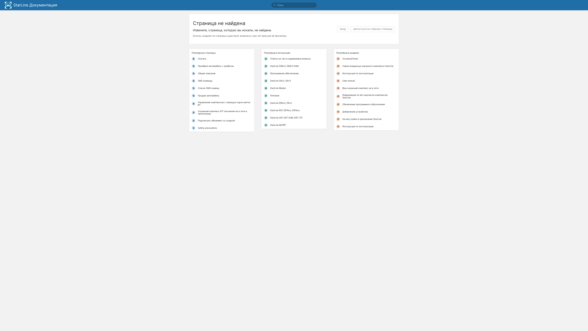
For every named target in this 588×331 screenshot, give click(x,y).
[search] (294, 5)
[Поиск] (274, 5)
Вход (343, 29)
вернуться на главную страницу (372, 29)
